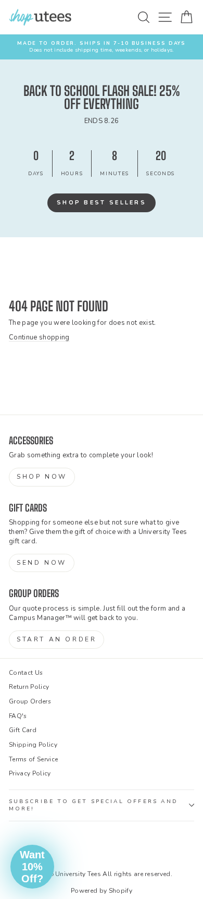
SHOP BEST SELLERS (101, 202)
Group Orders (30, 701)
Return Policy (29, 687)
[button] (32, 867)
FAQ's (18, 716)
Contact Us (26, 673)
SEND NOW (42, 562)
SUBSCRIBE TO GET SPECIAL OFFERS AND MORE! (93, 805)
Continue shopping (39, 337)
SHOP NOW (42, 476)
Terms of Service (33, 759)
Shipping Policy (33, 744)
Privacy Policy (30, 773)
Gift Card (22, 730)
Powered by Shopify (101, 890)
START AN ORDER (56, 639)
